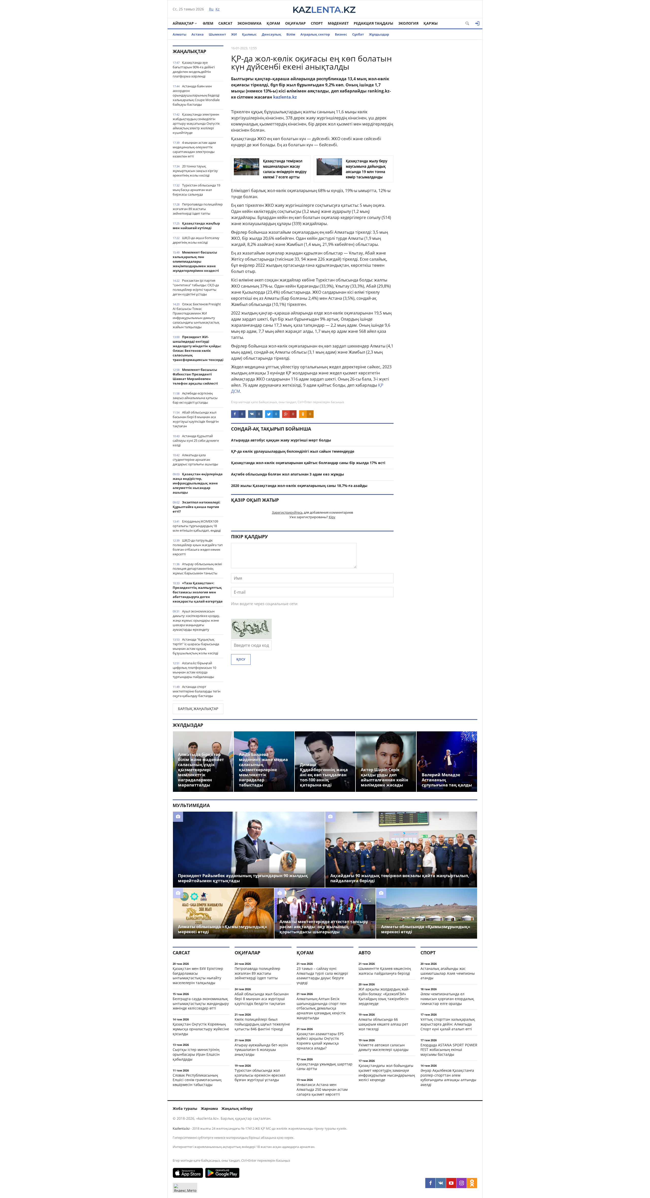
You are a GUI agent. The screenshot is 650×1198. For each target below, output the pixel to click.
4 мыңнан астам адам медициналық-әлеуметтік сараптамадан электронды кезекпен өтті (194, 149)
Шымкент (217, 34)
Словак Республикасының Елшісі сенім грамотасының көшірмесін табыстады (197, 1080)
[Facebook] (430, 1183)
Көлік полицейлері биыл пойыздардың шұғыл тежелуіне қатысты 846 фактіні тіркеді (262, 1024)
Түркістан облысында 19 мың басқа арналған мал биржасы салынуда (196, 190)
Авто (365, 953)
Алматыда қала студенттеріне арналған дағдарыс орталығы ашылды (195, 459)
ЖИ (234, 34)
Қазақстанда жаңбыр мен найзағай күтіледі (196, 225)
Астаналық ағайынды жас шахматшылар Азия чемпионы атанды (447, 973)
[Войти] (477, 23)
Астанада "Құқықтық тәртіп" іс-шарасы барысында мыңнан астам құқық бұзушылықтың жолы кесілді (196, 646)
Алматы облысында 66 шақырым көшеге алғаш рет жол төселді (383, 1024)
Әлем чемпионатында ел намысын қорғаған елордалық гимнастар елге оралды (447, 998)
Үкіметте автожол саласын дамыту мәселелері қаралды (384, 1047)
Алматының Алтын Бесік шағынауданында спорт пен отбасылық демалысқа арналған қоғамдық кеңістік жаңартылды (321, 1008)
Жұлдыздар (379, 34)
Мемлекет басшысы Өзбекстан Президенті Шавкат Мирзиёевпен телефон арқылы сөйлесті (195, 376)
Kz (218, 9)
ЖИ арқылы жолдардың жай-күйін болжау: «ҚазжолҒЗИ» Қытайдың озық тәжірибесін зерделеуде (384, 996)
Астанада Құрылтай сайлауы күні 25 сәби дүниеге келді (196, 440)
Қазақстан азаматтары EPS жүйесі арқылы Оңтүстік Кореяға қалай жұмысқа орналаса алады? (320, 1040)
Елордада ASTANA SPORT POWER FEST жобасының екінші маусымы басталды (448, 1050)
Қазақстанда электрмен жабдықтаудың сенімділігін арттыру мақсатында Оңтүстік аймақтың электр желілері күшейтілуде (196, 123)
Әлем (208, 23)
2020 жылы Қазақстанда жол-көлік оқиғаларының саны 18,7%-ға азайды (299, 485)
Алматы (179, 34)
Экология (408, 23)
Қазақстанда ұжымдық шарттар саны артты (324, 1066)
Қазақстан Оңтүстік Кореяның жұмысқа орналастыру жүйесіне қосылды (201, 1029)
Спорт (317, 23)
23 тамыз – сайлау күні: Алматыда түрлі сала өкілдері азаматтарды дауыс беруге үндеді (322, 975)
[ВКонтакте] (441, 1183)
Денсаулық (271, 34)
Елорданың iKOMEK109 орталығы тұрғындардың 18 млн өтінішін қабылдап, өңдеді (197, 526)
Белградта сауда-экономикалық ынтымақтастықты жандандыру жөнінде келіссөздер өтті (201, 1003)
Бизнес (341, 34)
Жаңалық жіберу (237, 1108)
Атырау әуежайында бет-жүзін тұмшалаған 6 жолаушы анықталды (261, 1050)
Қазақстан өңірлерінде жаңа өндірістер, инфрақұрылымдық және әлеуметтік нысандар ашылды (198, 483)
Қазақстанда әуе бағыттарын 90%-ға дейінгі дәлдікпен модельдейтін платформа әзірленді (194, 69)
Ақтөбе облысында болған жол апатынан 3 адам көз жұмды (287, 474)
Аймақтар (183, 23)
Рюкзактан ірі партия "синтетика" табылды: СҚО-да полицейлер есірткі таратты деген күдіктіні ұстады (196, 287)
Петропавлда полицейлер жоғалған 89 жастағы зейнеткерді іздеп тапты (198, 209)
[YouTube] (451, 1183)
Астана (197, 34)
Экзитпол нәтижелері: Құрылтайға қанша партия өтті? (196, 507)
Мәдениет (338, 23)
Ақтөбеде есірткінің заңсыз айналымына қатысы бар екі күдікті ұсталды (195, 398)
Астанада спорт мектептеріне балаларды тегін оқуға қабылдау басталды (196, 691)
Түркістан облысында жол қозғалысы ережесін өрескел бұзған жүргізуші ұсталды (260, 1075)
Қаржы (431, 23)
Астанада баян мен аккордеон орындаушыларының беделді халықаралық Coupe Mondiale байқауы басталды (196, 95)
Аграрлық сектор (315, 34)
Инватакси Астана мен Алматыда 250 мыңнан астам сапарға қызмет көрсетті (322, 1089)
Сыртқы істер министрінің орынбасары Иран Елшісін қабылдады (196, 1054)
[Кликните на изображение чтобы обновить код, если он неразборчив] (251, 637)
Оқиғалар (295, 23)
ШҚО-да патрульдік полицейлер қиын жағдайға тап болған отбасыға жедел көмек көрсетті (198, 547)
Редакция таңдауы (373, 23)
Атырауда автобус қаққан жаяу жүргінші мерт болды (281, 440)
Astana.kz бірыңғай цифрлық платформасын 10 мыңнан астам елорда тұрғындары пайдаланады (194, 670)
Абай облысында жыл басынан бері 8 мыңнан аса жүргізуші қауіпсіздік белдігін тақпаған (196, 419)
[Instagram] (462, 1183)
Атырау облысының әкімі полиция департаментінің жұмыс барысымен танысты (197, 568)
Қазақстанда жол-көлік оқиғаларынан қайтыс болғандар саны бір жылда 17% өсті (308, 462)
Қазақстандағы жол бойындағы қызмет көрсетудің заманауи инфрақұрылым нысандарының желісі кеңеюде (387, 1072)
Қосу (240, 659)
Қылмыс (249, 34)
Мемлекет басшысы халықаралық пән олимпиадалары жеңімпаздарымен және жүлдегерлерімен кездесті (196, 261)
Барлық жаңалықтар (198, 708)
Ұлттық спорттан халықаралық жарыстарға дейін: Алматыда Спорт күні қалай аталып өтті (447, 1024)
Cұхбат (358, 34)
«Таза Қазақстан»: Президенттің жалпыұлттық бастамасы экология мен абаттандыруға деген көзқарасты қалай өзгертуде (198, 592)
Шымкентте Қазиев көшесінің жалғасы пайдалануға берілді (385, 971)
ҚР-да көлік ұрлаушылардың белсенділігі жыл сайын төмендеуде (292, 451)
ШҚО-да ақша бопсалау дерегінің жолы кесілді (196, 240)
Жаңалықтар (189, 51)
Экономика (249, 23)
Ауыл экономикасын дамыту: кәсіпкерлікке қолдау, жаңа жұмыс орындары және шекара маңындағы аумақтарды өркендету (196, 620)
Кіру (332, 517)
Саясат (225, 23)
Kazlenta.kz (181, 1128)
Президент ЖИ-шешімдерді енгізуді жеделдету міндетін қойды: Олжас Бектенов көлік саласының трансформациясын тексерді (198, 348)
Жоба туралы (185, 1108)
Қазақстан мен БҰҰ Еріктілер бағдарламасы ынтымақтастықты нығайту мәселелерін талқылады (198, 975)
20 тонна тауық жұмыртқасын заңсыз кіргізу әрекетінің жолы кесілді (195, 171)
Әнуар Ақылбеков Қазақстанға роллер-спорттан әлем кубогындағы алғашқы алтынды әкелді (448, 1077)
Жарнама (209, 1108)
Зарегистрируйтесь (287, 512)
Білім (290, 34)
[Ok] (472, 1183)
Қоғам (273, 23)
